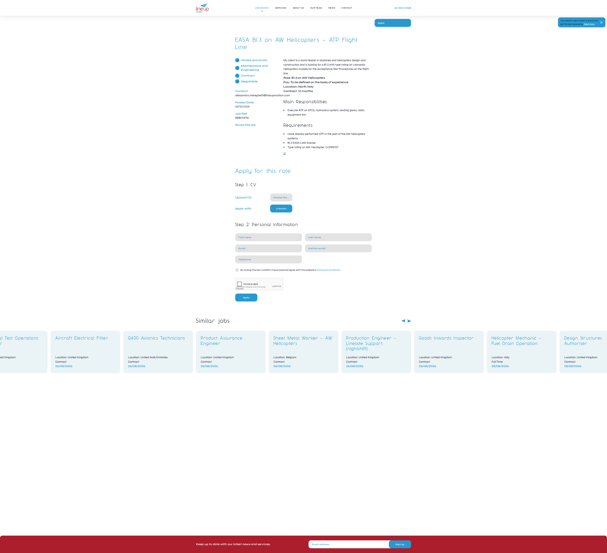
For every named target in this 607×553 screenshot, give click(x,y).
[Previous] (403, 321)
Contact (346, 8)
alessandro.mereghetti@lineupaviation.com (262, 95)
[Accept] (601, 22)
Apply (381, 23)
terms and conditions (328, 269)
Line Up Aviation (202, 7)
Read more (589, 24)
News (331, 8)
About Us (298, 8)
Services (280, 8)
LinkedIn (281, 208)
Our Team (316, 8)
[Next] (409, 321)
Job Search (262, 8)
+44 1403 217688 (402, 8)
